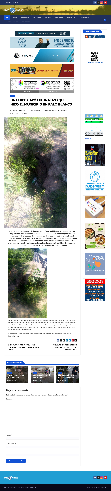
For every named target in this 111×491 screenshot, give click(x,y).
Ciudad (14, 17)
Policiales (37, 17)
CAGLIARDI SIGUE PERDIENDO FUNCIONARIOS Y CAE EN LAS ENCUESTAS (64, 347)
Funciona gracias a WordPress (12, 487)
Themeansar (33, 487)
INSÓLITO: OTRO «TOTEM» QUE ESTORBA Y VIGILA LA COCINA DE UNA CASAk (23, 347)
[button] (102, 19)
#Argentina (24, 110)
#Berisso (47, 110)
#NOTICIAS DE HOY (16, 113)
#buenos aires (54, 110)
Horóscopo (71, 17)
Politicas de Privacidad (100, 487)
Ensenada (25, 17)
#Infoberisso (63, 110)
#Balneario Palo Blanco (36, 110)
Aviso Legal (90, 487)
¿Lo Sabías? (84, 17)
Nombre (9, 435)
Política (48, 17)
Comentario (10, 399)
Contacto (26, 22)
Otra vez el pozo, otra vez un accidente (15, 377)
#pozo (26, 113)
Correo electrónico (12, 443)
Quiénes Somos (12, 22)
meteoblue (88, 138)
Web (7, 452)
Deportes (59, 17)
